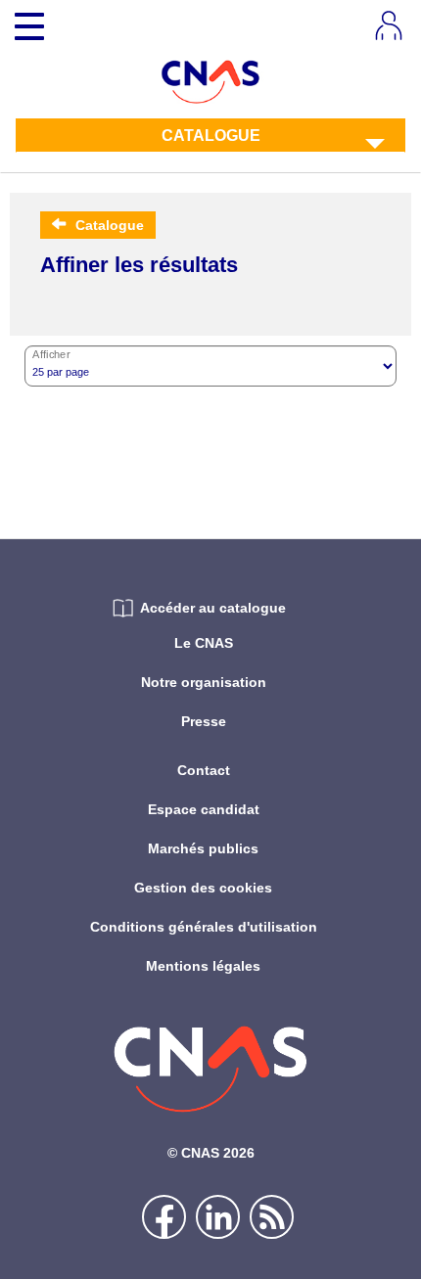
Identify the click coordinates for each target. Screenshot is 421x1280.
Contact (203, 770)
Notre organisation (203, 682)
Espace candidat (203, 809)
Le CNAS (203, 643)
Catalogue (211, 135)
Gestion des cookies (203, 887)
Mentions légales (203, 966)
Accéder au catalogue (213, 608)
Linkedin (218, 1217)
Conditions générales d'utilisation (203, 927)
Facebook (164, 1217)
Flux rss (272, 1217)
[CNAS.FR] (211, 80)
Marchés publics (203, 848)
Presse (203, 721)
